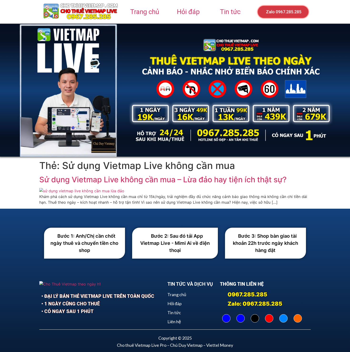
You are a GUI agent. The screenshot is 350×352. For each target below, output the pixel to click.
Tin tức (230, 12)
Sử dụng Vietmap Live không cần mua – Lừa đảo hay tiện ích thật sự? (163, 179)
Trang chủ (144, 12)
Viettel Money (219, 345)
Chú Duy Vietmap (186, 345)
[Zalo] (283, 318)
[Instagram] (269, 318)
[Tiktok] (255, 318)
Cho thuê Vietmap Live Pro (141, 345)
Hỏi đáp (188, 12)
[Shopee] (298, 318)
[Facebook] (226, 318)
